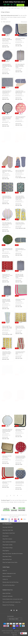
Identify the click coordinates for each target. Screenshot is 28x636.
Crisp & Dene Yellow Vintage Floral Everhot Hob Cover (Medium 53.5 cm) (21, 146)
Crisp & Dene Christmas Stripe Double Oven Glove (20, 352)
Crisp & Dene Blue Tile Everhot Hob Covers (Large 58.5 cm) (6, 91)
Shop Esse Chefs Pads (8, 530)
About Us (5, 570)
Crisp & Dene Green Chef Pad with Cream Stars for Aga (7, 249)
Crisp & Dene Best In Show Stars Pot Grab (20, 482)
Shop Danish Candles (7, 544)
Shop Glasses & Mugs (8, 547)
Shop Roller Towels (7, 556)
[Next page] (21, 495)
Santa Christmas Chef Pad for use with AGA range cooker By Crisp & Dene (7, 405)
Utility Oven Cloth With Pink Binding (20, 300)
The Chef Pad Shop (9, 630)
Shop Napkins (6, 550)
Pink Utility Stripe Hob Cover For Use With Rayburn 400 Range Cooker (20, 66)
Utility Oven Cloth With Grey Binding (7, 457)
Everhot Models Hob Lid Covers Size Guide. (13, 599)
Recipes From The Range (8, 605)
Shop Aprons (6, 536)
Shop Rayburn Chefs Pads (9, 533)
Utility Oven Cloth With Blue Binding (20, 39)
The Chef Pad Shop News (8, 585)
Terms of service (6, 632)
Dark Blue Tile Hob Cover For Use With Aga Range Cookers (7, 39)
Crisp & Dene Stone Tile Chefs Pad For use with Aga (20, 379)
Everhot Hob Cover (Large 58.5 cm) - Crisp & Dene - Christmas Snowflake (7, 276)
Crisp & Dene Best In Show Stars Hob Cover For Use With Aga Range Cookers (7, 66)
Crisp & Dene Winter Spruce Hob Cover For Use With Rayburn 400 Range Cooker (20, 198)
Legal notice (14, 634)
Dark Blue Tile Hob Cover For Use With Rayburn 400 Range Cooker (6, 301)
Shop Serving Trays (7, 559)
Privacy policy (23, 630)
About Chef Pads (6, 593)
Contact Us (5, 579)
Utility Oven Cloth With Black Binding (20, 430)
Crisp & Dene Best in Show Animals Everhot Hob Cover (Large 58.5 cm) (6, 198)
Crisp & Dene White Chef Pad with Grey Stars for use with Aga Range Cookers (7, 431)
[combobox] (23, 633)
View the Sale (20, 5)
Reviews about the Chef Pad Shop (10, 582)
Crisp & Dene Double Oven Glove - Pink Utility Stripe (7, 171)
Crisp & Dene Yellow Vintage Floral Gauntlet (20, 223)
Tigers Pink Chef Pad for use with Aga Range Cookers (20, 117)
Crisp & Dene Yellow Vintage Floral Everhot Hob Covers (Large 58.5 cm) (20, 328)
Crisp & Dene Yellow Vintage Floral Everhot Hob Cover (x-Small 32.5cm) (6, 353)
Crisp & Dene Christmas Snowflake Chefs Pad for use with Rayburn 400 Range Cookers (21, 405)
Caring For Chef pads (7, 596)
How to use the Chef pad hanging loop (11, 602)
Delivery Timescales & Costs (9, 573)
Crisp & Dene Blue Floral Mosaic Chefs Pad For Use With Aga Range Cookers (7, 118)
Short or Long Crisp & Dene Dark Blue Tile (20, 171)
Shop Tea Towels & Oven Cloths (10, 562)
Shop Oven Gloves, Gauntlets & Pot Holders (13, 553)
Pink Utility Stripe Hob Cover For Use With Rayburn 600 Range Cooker (6, 146)
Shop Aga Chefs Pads (8, 527)
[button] (2, 8)
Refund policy (16, 630)
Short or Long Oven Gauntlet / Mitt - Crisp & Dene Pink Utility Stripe (7, 327)
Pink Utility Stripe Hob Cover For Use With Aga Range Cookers (7, 223)
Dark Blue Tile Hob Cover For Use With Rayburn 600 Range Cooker (20, 276)
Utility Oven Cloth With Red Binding (7, 482)
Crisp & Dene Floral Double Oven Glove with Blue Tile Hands (20, 91)
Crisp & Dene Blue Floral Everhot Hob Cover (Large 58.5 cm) (7, 379)
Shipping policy (14, 632)
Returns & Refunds (7, 576)
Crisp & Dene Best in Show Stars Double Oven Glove (21, 249)
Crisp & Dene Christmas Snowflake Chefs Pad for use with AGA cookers (21, 457)
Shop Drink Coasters (7, 538)
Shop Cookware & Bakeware (9, 541)
